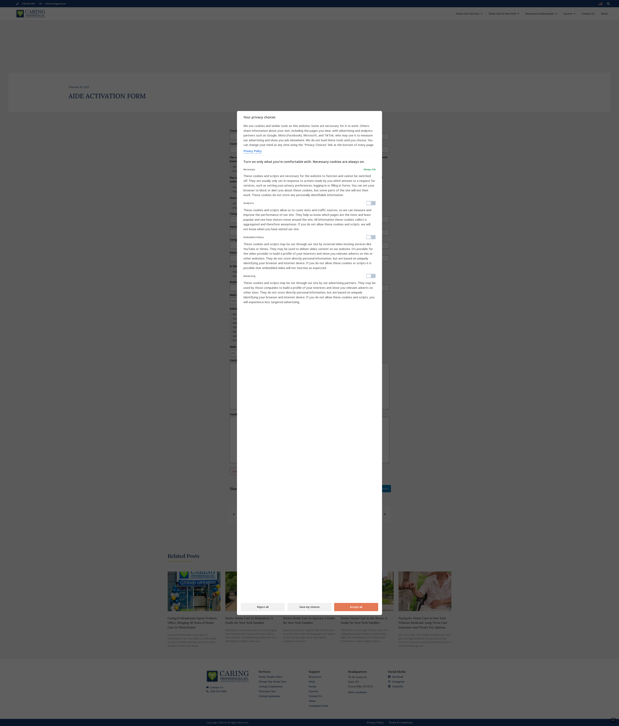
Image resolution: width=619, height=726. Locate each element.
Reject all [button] (263, 607)
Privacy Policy (252, 151)
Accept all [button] (356, 607)
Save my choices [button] (309, 607)
